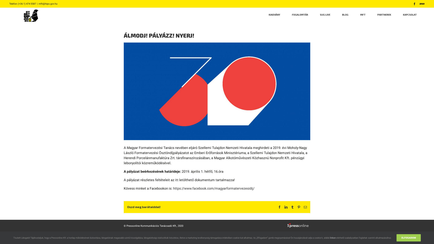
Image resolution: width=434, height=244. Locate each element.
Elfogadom (408, 237)
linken (333, 238)
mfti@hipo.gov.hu (48, 3)
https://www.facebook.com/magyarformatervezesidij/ (213, 188)
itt (176, 180)
